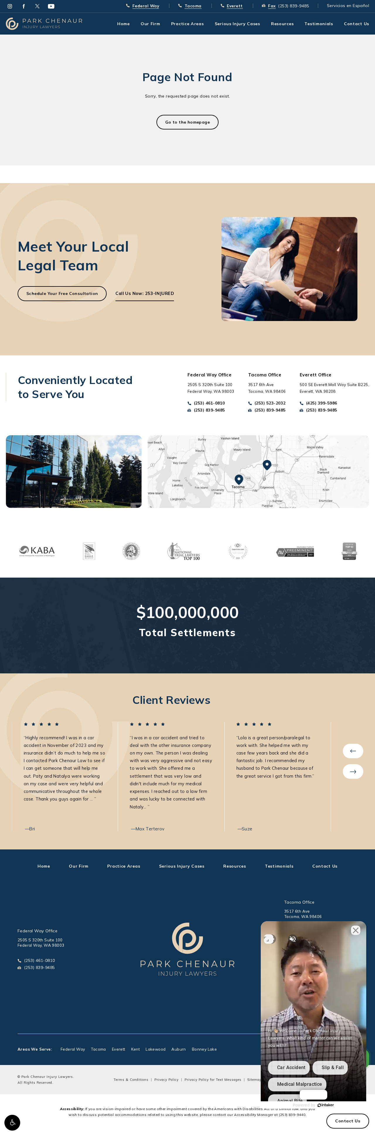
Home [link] (123, 23)
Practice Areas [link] (187, 23)
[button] (12, 1123)
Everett (118, 1049)
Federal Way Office (37, 931)
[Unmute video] (292, 939)
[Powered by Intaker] (326, 1105)
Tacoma (98, 1049)
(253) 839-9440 (292, 1114)
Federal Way (73, 1049)
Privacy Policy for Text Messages (213, 1080)
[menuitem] (10, 6)
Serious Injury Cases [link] (237, 23)
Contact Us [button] (347, 1121)
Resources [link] (282, 23)
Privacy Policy (166, 1080)
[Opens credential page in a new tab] (37, 550)
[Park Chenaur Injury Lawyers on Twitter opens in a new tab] (37, 6)
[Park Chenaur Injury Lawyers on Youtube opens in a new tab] (51, 6)
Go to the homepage (187, 122)
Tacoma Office (299, 902)
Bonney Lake (204, 1049)
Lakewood (156, 1049)
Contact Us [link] (356, 23)
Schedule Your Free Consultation (62, 293)
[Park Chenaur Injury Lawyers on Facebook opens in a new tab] (24, 6)
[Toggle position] (268, 939)
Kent (135, 1049)
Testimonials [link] (318, 23)
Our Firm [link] (150, 23)
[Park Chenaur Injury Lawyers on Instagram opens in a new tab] (10, 6)
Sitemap (254, 1080)
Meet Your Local (73, 255)
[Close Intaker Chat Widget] (355, 930)
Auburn (178, 1049)
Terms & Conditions (131, 1080)
